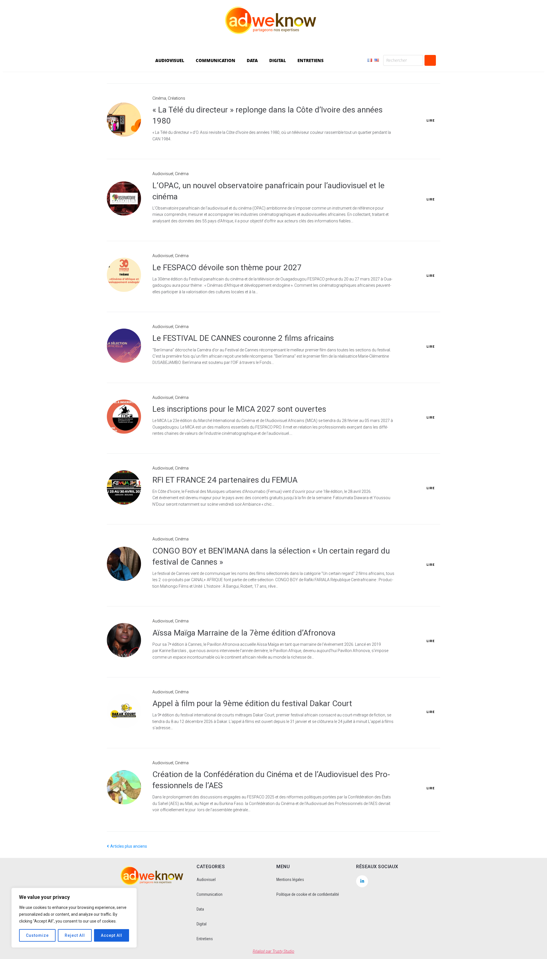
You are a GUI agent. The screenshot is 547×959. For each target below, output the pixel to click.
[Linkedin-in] (362, 881)
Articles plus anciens (127, 846)
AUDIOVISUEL (169, 60)
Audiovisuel (162, 173)
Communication (210, 894)
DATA (252, 60)
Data (200, 909)
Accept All (111, 935)
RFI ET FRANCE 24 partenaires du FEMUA (224, 480)
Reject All (75, 935)
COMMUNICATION (215, 60)
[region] (74, 918)
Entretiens (205, 939)
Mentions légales (290, 879)
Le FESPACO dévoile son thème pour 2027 (227, 267)
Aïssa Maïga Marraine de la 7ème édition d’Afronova (244, 633)
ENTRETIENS (310, 60)
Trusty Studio (283, 951)
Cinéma (159, 98)
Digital (202, 924)
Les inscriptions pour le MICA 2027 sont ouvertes (239, 409)
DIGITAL (277, 60)
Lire (430, 120)
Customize (37, 935)
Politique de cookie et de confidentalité (307, 894)
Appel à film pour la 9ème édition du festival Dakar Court (252, 703)
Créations (176, 98)
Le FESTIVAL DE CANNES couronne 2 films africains (243, 338)
